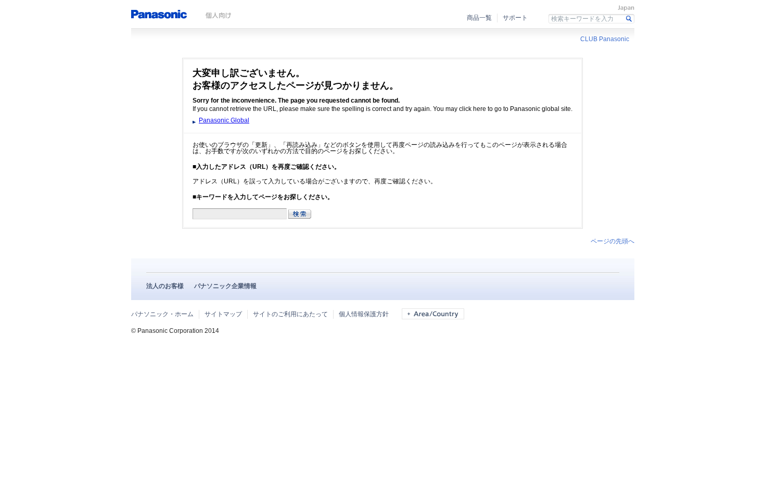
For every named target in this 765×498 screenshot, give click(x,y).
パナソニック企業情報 (225, 286)
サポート (515, 17)
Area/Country (433, 313)
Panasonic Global (224, 120)
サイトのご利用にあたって (290, 314)
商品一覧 (479, 17)
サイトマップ (223, 314)
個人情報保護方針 (364, 314)
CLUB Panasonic (604, 39)
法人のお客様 (165, 286)
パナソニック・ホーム (162, 314)
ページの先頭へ (612, 241)
